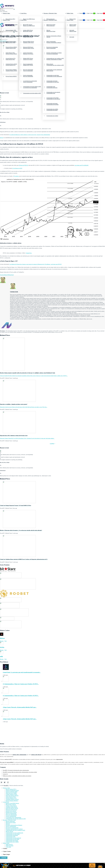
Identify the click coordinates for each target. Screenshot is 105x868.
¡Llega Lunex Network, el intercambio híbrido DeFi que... (20, 707)
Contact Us (5, 774)
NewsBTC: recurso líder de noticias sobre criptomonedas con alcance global (20, 772)
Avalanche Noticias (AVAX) (12, 799)
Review (2, 641)
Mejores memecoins (50, 25)
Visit (5, 641)
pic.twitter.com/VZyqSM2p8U (82, 165)
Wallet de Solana (72, 31)
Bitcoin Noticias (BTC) (11, 789)
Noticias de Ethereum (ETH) (12, 790)
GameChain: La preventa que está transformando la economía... (22, 672)
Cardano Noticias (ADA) (11, 794)
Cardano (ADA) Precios (11, 805)
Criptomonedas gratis (50, 93)
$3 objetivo (16, 176)
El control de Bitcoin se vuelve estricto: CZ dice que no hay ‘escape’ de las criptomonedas (29, 134)
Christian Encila (3, 40)
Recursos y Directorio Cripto (50, 13)
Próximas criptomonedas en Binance (53, 42)
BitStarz (2, 638)
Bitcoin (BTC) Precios (27, 31)
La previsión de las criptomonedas (13, 817)
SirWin (2, 647)
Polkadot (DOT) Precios (11, 812)
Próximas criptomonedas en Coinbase (14, 829)
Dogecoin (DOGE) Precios (12, 808)
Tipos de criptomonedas (11, 813)
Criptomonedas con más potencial (53, 98)
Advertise (3, 857)
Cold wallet (71, 37)
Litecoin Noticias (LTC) (11, 798)
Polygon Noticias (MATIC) (12, 800)
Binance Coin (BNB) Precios (29, 25)
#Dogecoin (21, 165)
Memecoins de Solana (50, 31)
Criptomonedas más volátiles (52, 115)
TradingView (29, 253)
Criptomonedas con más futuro (13, 834)
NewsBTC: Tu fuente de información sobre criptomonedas (16, 770)
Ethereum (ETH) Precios (11, 809)
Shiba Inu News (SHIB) (11, 793)
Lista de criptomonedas (11, 816)
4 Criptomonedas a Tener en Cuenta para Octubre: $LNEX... (21, 684)
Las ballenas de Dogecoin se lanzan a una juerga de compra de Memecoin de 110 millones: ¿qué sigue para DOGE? (35, 264)
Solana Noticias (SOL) (11, 796)
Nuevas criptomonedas (11, 826)
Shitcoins (48, 37)
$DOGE (26, 165)
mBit (1, 656)
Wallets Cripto (70, 13)
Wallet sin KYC (72, 25)
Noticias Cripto (6, 13)
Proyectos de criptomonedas (12, 827)
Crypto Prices (23, 13)
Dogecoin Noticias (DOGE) (12, 795)
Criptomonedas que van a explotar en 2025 (15, 830)
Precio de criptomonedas (11, 814)
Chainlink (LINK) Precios (28, 42)
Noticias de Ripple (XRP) (11, 791)
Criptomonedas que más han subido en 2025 (32, 93)
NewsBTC (6, 785)
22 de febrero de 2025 (17, 168)
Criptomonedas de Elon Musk (52, 104)
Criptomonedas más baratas (52, 110)
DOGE (1, 137)
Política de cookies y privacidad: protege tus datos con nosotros (17, 775)
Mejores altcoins (9, 831)
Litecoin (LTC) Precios (11, 811)
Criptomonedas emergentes (12, 835)
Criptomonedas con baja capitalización (14, 832)
